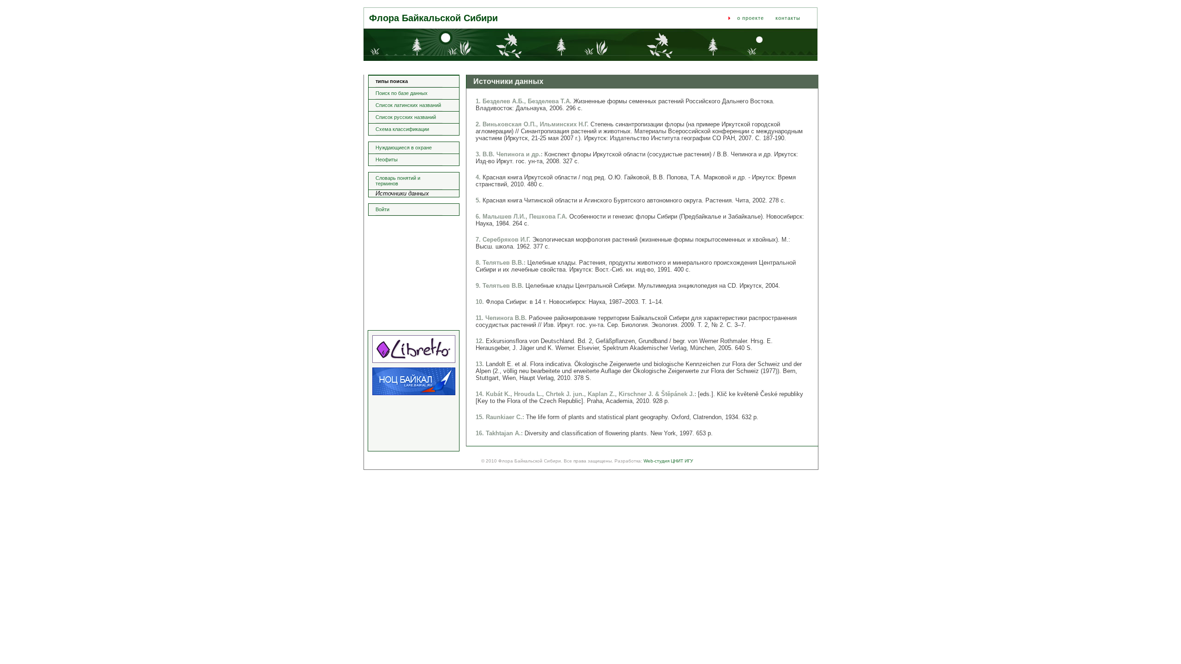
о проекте (750, 18)
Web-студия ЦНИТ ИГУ (668, 460)
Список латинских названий (408, 105)
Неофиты (387, 159)
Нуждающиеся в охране (404, 147)
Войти (382, 209)
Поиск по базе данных (402, 93)
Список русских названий (406, 117)
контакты (787, 18)
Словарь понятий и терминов (398, 180)
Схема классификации (402, 129)
